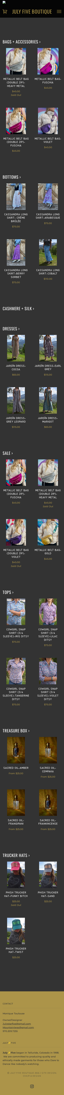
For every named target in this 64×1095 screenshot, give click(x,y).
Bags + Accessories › (22, 42)
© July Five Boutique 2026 (23, 1072)
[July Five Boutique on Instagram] (32, 1086)
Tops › (8, 592)
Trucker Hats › (16, 855)
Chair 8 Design (32, 1075)
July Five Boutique (32, 11)
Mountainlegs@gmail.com (18, 1027)
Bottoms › (12, 177)
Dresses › (11, 329)
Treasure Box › (16, 731)
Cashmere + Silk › (18, 308)
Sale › (8, 453)
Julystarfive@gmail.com (17, 1023)
